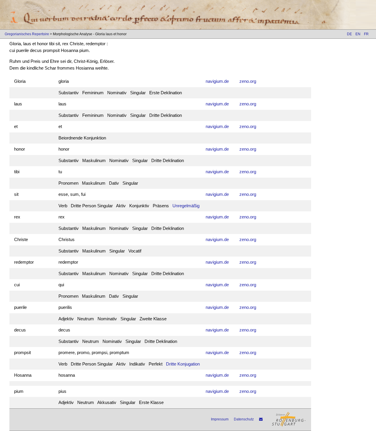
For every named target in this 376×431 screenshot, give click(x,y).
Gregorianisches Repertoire (27, 34)
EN (357, 34)
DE (349, 34)
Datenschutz (244, 419)
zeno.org (247, 81)
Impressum (220, 419)
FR (366, 34)
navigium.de (217, 81)
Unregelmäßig (185, 205)
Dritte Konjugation (183, 363)
